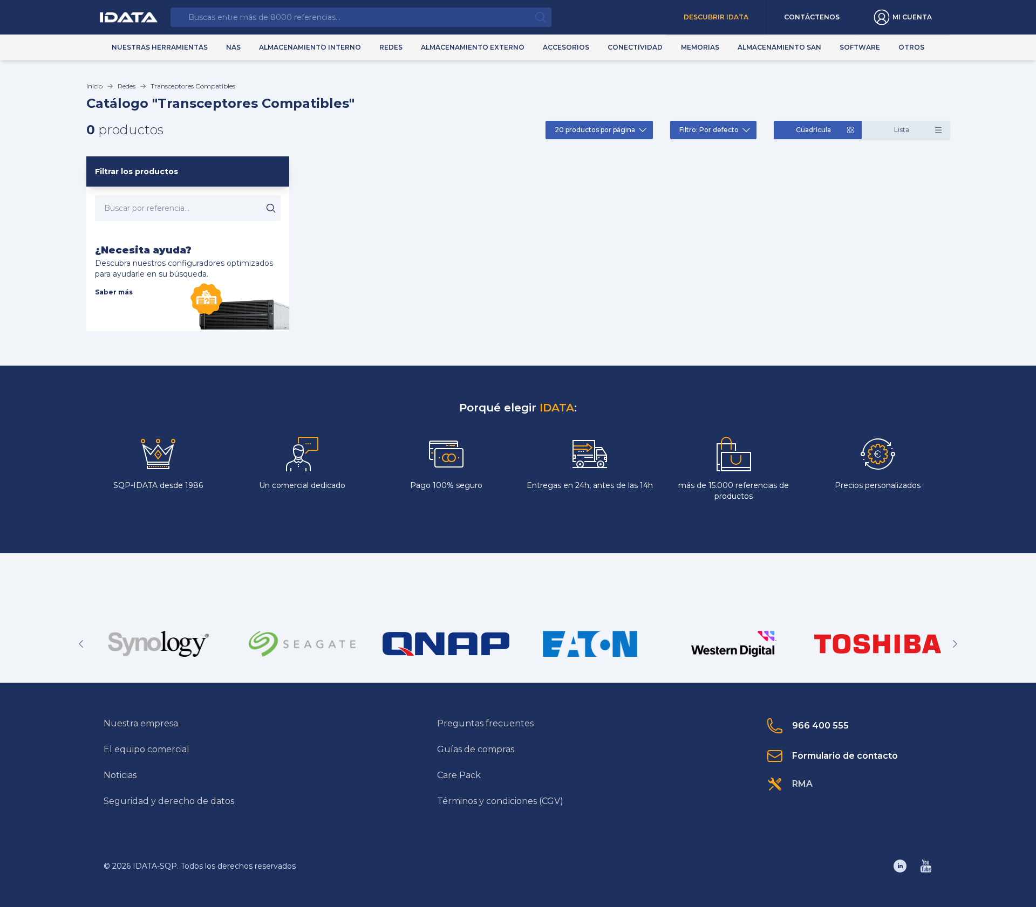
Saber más (114, 292)
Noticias (120, 775)
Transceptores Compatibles (193, 86)
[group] (158, 643)
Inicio (94, 86)
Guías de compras (475, 749)
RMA (802, 784)
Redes (126, 86)
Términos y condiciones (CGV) (500, 801)
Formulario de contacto (845, 756)
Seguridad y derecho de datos (169, 801)
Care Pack (459, 775)
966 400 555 (820, 725)
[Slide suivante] (955, 643)
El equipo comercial (146, 749)
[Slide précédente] (81, 643)
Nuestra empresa (141, 723)
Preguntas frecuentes (485, 723)
